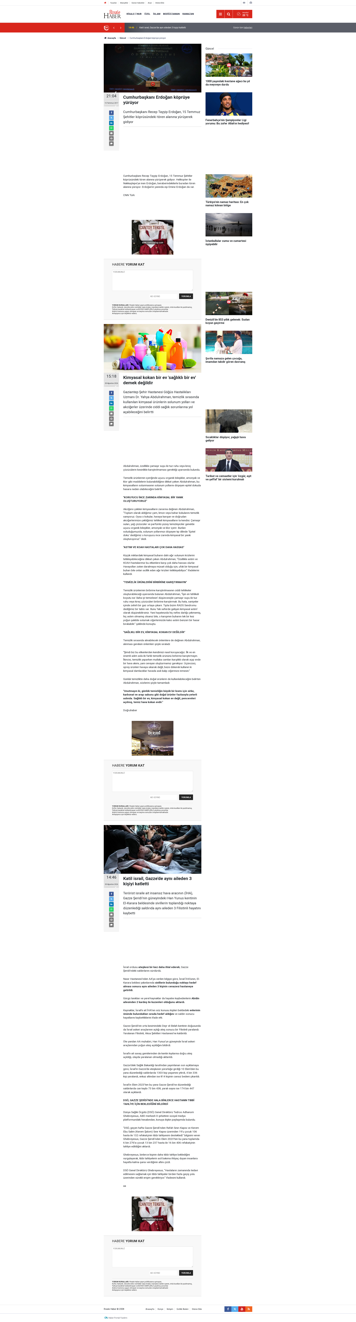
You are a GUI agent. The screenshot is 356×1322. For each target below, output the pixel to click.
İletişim (170, 1309)
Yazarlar (113, 3)
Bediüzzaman (171, 13)
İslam (156, 13)
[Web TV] (244, 2)
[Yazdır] (111, 138)
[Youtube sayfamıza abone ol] (241, 1309)
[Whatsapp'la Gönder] (111, 128)
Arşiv (150, 3)
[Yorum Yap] (111, 143)
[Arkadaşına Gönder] (111, 133)
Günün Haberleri (138, 3)
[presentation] (113, 27)
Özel (147, 13)
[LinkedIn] (111, 123)
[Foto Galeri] (250, 2)
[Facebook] (111, 113)
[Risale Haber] (112, 13)
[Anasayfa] (105, 3)
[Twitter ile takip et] (234, 1309)
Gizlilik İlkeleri (182, 1309)
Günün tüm (242, 27)
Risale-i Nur (134, 13)
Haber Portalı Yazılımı (117, 1318)
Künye (160, 1309)
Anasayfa (150, 1309)
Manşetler (124, 3)
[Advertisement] (90, 81)
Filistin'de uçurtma (148, 27)
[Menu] (220, 14)
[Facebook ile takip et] (227, 1309)
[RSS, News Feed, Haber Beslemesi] (248, 1309)
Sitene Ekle (159, 3)
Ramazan (188, 13)
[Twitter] (111, 118)
